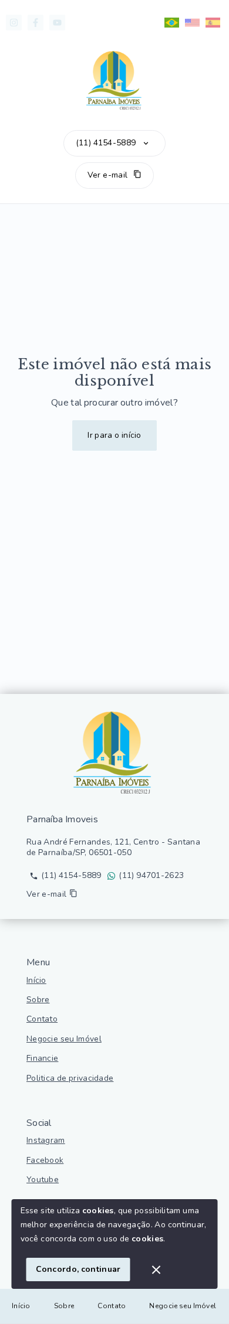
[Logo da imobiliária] (114, 753)
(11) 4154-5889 (106, 143)
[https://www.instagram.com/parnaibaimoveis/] (14, 22)
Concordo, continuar (78, 1269)
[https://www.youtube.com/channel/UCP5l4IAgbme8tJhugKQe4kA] (57, 22)
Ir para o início (114, 435)
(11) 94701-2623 (151, 875)
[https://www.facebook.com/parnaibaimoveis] (35, 22)
